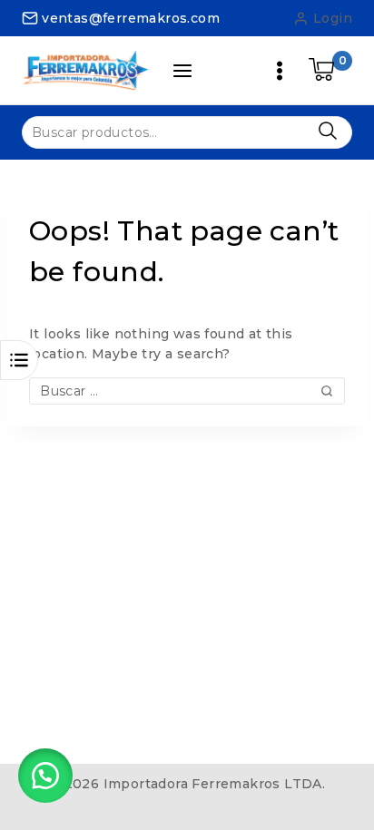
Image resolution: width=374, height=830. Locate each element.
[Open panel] (182, 70)
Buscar (327, 131)
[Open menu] (279, 71)
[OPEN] (19, 360)
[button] (45, 775)
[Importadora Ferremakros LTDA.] (85, 70)
